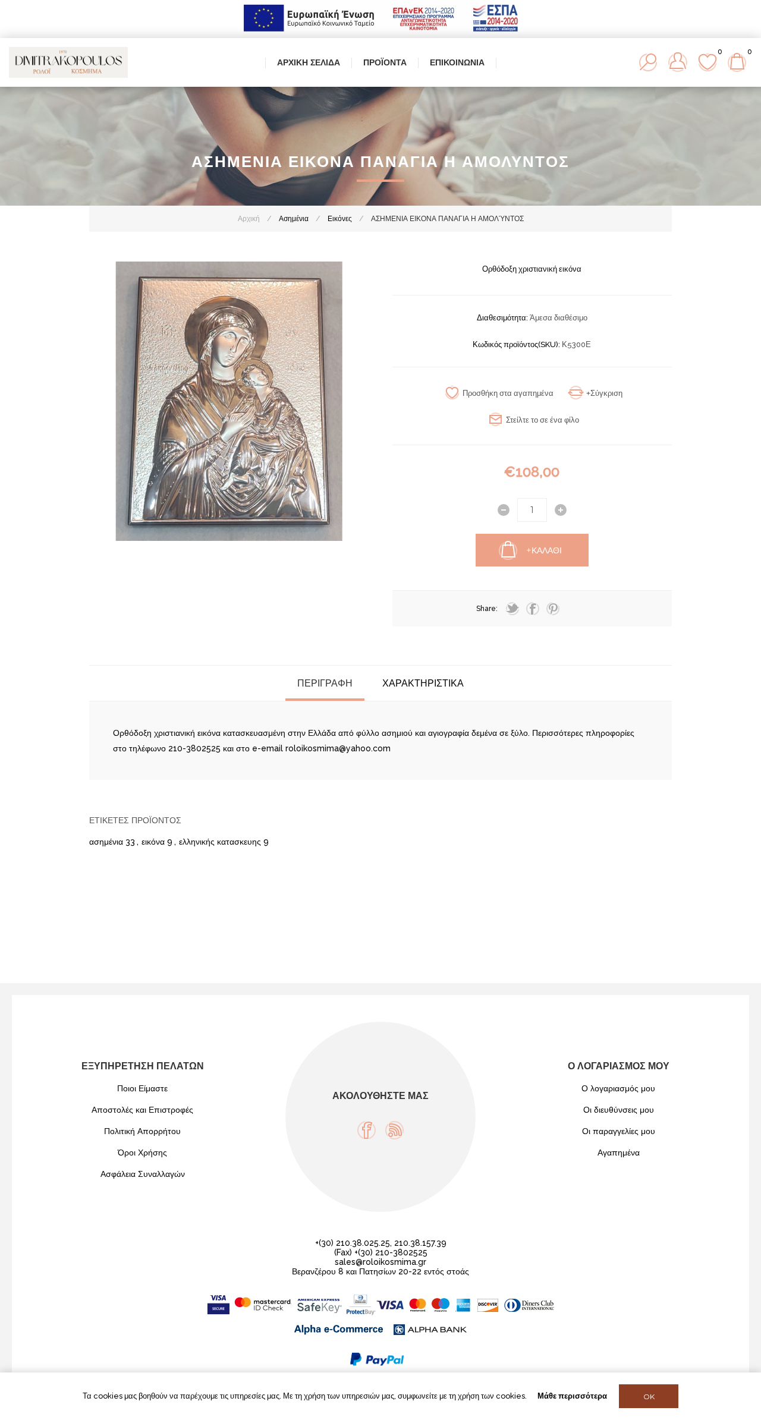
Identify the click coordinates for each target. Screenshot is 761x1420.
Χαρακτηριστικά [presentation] (423, 683)
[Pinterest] (553, 609)
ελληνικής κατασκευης (220, 841)
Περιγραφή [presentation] (325, 683)
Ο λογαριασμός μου (618, 1088)
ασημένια (106, 841)
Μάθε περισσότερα (572, 1395)
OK (649, 1396)
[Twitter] (512, 609)
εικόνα (153, 841)
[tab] (324, 683)
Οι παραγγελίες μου (618, 1131)
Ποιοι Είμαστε (142, 1088)
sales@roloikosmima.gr (380, 1262)
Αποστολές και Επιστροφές (142, 1109)
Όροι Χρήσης (142, 1152)
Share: (487, 608)
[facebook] (533, 609)
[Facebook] (366, 1130)
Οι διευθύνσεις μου (618, 1109)
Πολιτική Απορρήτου (142, 1131)
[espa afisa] (380, 33)
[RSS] (394, 1130)
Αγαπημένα (619, 1152)
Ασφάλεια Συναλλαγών (142, 1174)
